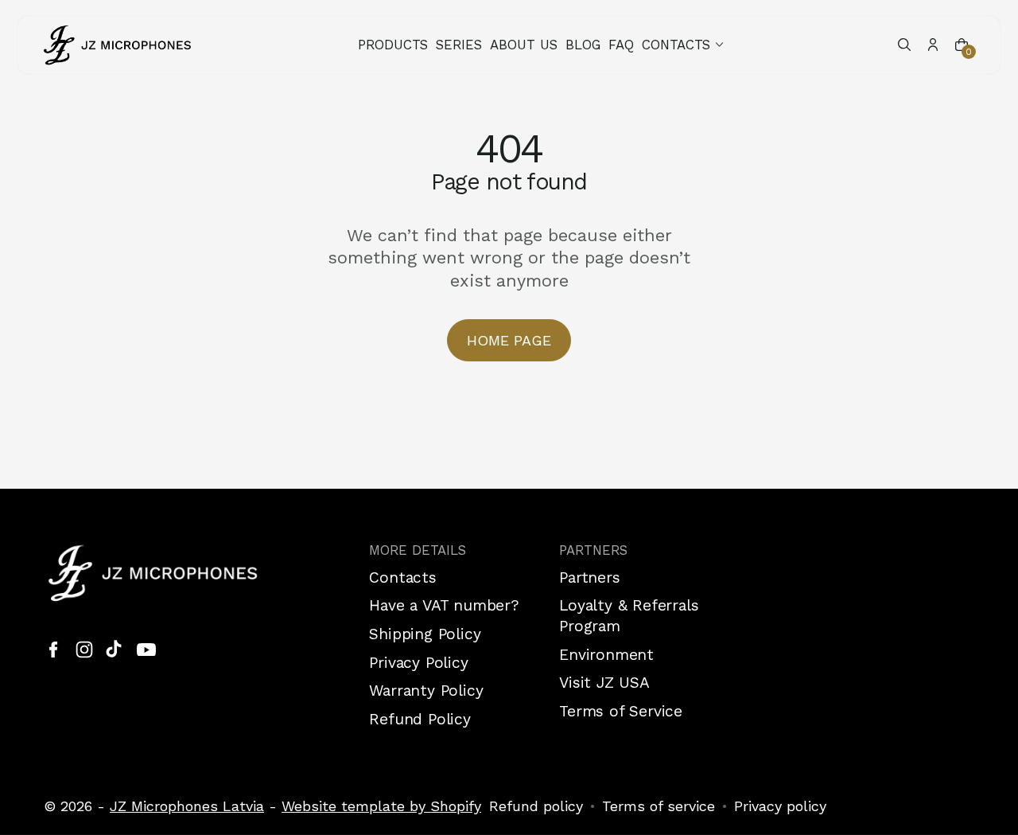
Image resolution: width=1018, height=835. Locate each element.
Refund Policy (420, 719)
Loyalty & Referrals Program (628, 615)
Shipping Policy (424, 634)
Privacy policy (780, 806)
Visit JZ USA (604, 682)
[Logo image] (117, 45)
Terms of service (658, 806)
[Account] (933, 44)
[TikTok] (115, 649)
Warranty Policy (426, 690)
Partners (589, 577)
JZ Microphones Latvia (187, 806)
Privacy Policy (418, 663)
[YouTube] (146, 649)
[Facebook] (53, 649)
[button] (684, 45)
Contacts (402, 577)
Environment (606, 655)
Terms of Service (620, 711)
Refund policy (536, 806)
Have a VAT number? (444, 605)
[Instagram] (84, 649)
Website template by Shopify (381, 806)
